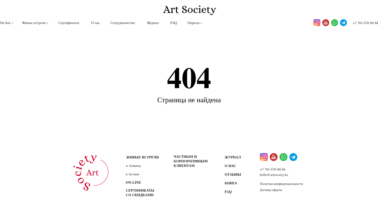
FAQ (173, 22)
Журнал (153, 22)
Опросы (193, 22)
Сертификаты (68, 22)
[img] (92, 172)
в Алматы (133, 165)
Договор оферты (271, 190)
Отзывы (233, 174)
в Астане (132, 174)
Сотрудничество (122, 22)
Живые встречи (34, 22)
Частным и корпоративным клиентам (191, 161)
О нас (95, 22)
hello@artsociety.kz (274, 174)
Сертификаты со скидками (140, 192)
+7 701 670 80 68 (272, 169)
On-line (133, 182)
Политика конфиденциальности (281, 184)
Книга (231, 183)
